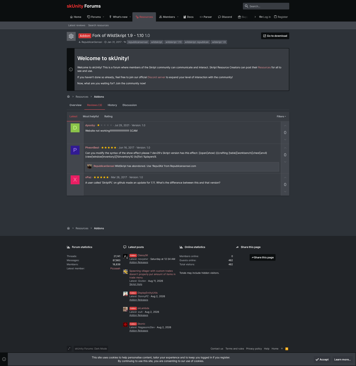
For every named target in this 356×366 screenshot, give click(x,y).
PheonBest (92, 147)
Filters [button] (280, 116)
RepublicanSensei (92, 41)
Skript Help (135, 284)
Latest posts (136, 247)
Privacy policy (254, 348)
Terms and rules (234, 348)
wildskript (156, 41)
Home (275, 348)
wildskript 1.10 (174, 41)
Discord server (156, 77)
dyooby (90, 125)
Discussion (130, 105)
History (112, 105)
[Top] (282, 348)
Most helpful (91, 116)
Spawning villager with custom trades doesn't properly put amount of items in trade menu (152, 274)
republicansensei (138, 41)
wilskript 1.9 (219, 41)
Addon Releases (138, 262)
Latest (73, 116)
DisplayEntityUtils (144, 292)
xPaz (88, 177)
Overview (76, 105)
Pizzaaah (115, 268)
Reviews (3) (94, 105)
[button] (103, 17)
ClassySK (139, 255)
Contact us (217, 348)
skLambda (139, 308)
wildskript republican (197, 41)
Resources (264, 67)
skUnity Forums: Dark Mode (91, 348)
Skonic (137, 323)
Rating (108, 116)
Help (266, 348)
